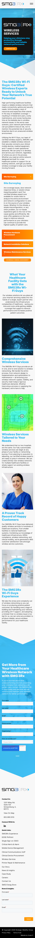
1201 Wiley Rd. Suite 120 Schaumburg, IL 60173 (10, 806)
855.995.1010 (9, 817)
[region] (17, 204)
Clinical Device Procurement (13, 856)
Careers (5, 878)
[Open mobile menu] (31, 3)
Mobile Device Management (13, 848)
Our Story (6, 867)
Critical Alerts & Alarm (10, 844)
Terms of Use (17, 932)
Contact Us (6, 881)
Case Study (6, 874)
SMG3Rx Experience (10, 834)
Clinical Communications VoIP (13, 852)
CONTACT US (10, 48)
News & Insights (8, 870)
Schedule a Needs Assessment (17, 260)
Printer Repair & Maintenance (13, 863)
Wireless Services (8, 859)
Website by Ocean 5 (27, 935)
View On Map (9, 813)
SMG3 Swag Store (9, 885)
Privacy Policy (6, 932)
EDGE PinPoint (7, 837)
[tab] (17, 177)
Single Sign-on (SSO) (10, 841)
